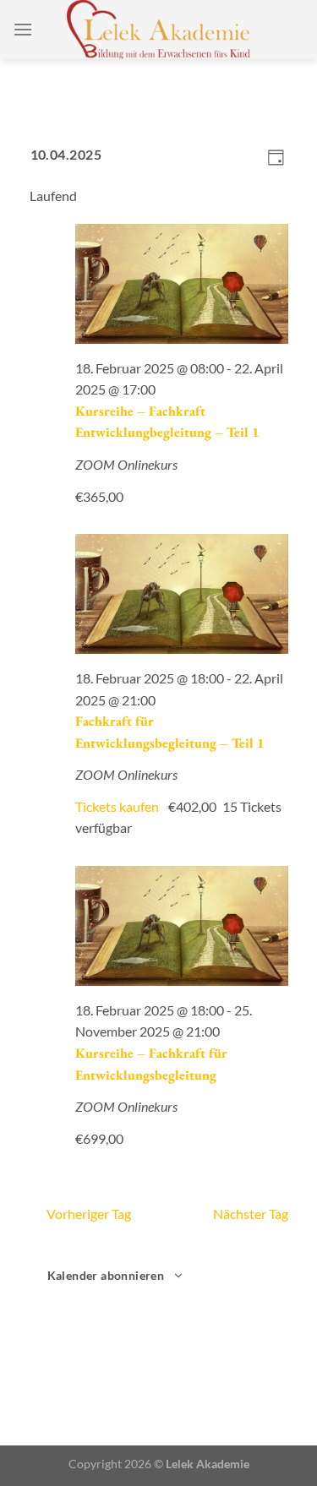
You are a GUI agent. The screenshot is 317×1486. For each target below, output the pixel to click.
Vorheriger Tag (88, 1214)
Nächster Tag (250, 1214)
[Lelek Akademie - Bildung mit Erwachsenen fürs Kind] (158, 29)
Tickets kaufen (118, 806)
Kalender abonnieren (106, 1275)
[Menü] (23, 29)
